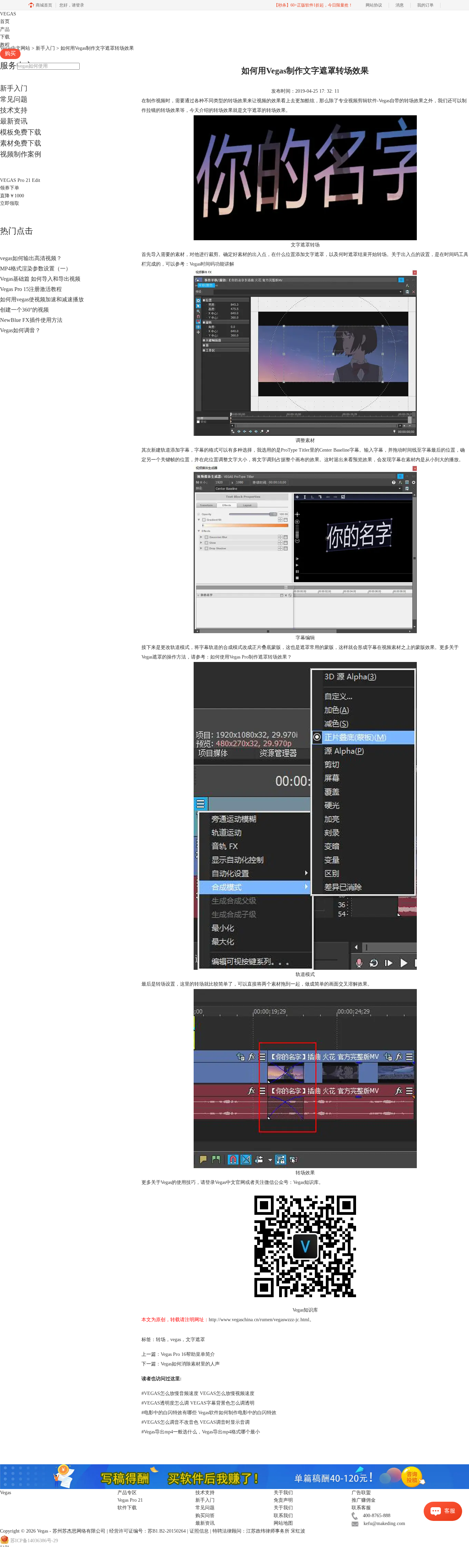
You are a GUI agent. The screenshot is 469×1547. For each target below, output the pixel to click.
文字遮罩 (195, 1339)
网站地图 (283, 1523)
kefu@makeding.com (384, 1523)
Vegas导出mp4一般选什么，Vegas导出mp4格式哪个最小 (200, 1431)
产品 (5, 29)
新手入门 (13, 88)
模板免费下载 (20, 132)
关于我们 (283, 1507)
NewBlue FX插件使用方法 (31, 320)
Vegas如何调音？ (20, 330)
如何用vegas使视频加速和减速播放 (42, 299)
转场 (160, 1339)
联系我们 (283, 1515)
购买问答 (205, 1515)
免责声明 (283, 1500)
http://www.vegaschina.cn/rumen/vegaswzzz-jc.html (259, 1319)
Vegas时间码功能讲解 (212, 264)
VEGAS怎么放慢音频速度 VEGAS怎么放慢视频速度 (197, 1393)
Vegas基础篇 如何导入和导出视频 (40, 279)
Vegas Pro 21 (130, 1500)
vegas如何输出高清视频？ (31, 258)
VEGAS (8, 13)
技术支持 (13, 110)
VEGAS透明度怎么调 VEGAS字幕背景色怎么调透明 (197, 1403)
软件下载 (127, 1507)
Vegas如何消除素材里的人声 (190, 1363)
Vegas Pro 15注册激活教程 (31, 289)
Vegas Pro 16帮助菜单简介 (188, 1354)
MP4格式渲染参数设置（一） (35, 268)
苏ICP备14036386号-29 (34, 1540)
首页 (5, 21)
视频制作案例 (20, 154)
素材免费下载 (20, 143)
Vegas (42, 1531)
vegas (175, 1339)
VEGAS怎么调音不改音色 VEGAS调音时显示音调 (195, 1422)
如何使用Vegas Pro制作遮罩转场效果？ (251, 657)
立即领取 (9, 203)
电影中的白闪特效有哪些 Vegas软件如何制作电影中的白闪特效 (208, 1412)
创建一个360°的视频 (24, 310)
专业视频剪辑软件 (358, 100)
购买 (10, 53)
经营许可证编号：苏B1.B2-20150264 (147, 1531)
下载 (5, 36)
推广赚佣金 (364, 1500)
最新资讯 (13, 121)
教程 (5, 44)
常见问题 (13, 99)
